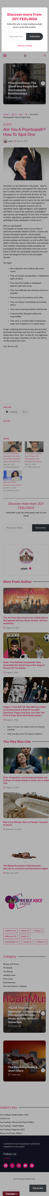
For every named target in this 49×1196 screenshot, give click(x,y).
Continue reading (24, 46)
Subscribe (34, 36)
